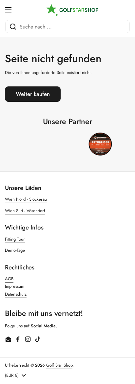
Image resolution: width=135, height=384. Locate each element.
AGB (9, 279)
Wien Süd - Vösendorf (25, 211)
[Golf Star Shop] (72, 10)
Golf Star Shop (59, 365)
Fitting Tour (15, 239)
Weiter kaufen (33, 94)
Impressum (14, 286)
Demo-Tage (15, 250)
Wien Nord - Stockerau (26, 199)
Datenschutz (16, 294)
